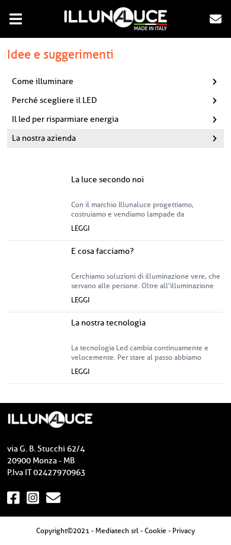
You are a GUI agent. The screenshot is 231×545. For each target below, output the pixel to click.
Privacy (183, 530)
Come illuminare (42, 81)
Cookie (155, 530)
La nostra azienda (44, 138)
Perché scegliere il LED (54, 100)
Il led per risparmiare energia (65, 119)
